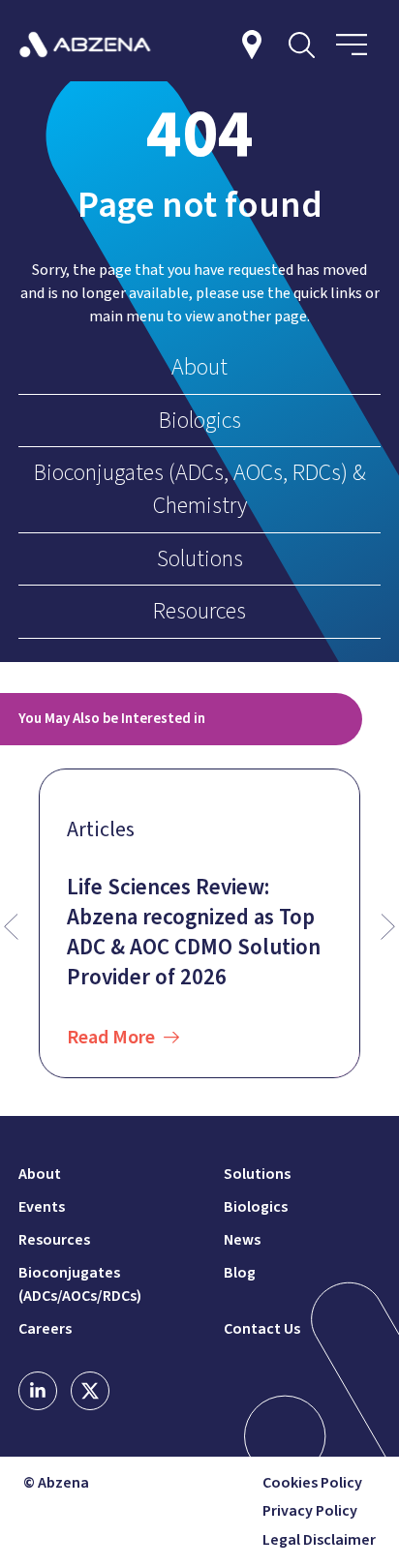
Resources (199, 611)
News (242, 1240)
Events (41, 1207)
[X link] (90, 1390)
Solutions (200, 559)
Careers (45, 1329)
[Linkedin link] (37, 1390)
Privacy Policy (309, 1511)
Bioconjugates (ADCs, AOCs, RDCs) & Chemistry (200, 489)
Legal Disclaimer (319, 1540)
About (199, 367)
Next (388, 927)
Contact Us (262, 1329)
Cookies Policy (312, 1483)
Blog (240, 1272)
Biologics (200, 420)
